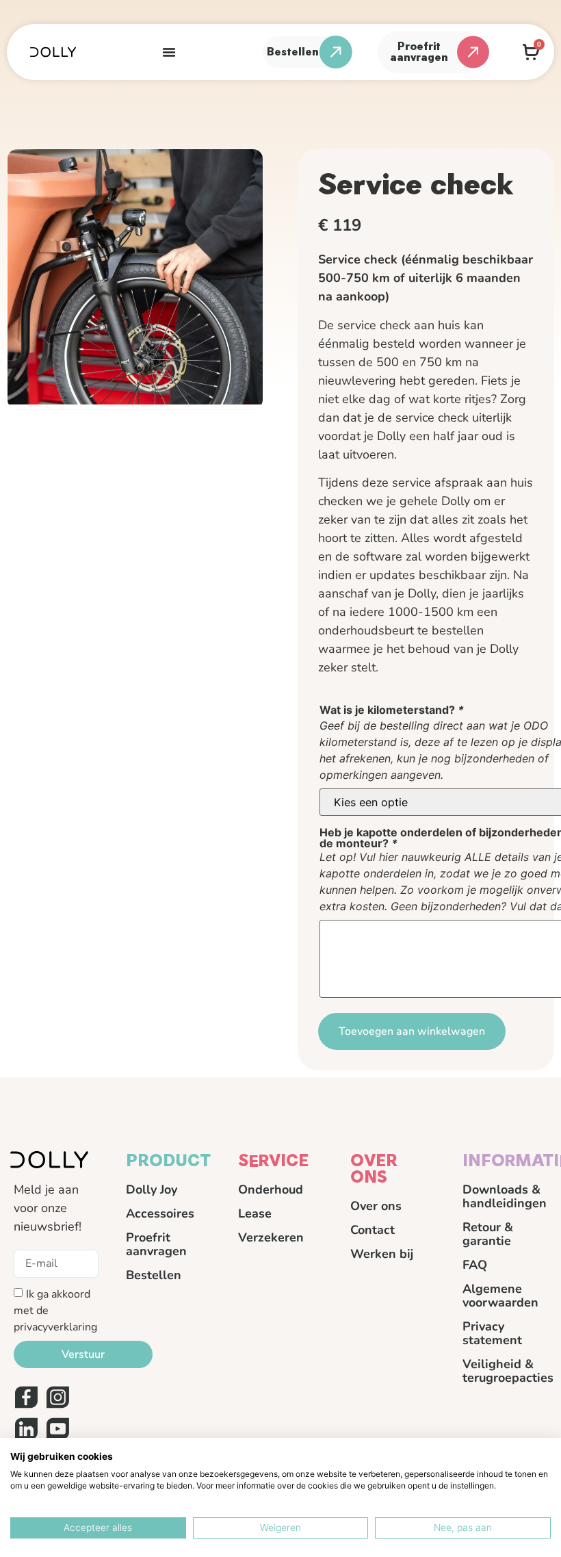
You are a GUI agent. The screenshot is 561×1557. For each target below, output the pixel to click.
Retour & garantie (487, 1234)
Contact (372, 1230)
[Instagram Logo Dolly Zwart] (57, 1397)
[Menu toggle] (169, 52)
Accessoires (160, 1213)
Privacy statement (492, 1333)
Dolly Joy (151, 1189)
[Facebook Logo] (26, 1397)
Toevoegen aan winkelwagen (412, 1031)
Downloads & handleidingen (504, 1196)
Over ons (376, 1206)
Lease (255, 1213)
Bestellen (153, 1275)
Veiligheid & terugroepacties (504, 1371)
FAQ (474, 1265)
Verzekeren (271, 1237)
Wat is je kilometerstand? (391, 709)
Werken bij (381, 1254)
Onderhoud (270, 1189)
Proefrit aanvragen (156, 1244)
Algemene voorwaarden (500, 1295)
